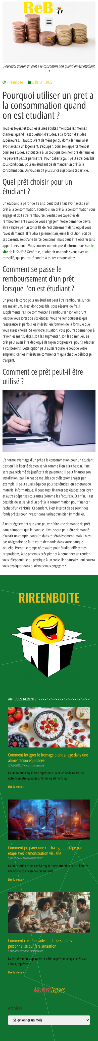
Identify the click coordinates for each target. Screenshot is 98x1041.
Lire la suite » (16, 787)
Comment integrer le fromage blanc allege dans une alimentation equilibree (48, 757)
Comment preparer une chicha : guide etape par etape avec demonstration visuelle (45, 850)
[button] (49, 22)
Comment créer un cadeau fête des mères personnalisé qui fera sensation (40, 943)
